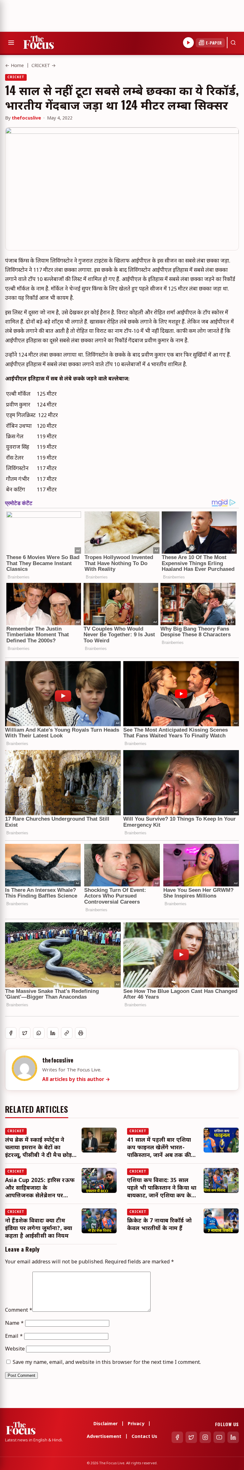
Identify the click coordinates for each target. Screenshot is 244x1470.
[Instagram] (205, 1437)
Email (14, 1336)
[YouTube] (219, 1437)
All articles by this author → (76, 1080)
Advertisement (104, 1437)
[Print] (80, 1033)
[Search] (233, 42)
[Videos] (188, 42)
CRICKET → (43, 66)
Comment (18, 1310)
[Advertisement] (115, 14)
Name (14, 1323)
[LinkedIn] (233, 1437)
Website (15, 1349)
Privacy (136, 1424)
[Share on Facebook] (11, 1033)
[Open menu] (11, 43)
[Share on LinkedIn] (52, 1033)
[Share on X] (24, 1033)
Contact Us (144, 1437)
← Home (14, 66)
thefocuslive (26, 118)
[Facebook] (177, 1437)
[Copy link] (66, 1033)
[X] (191, 1437)
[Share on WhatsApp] (38, 1033)
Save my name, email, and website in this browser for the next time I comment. (107, 1362)
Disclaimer (105, 1424)
